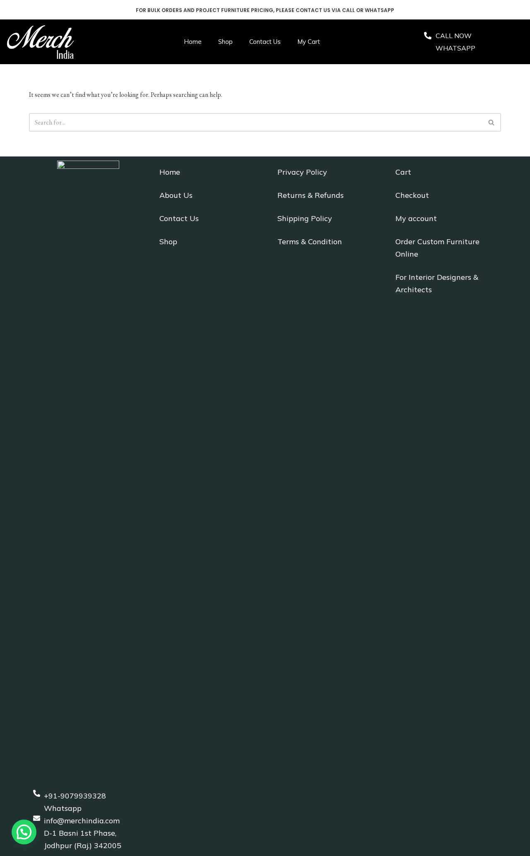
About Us (176, 195)
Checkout (412, 195)
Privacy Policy (302, 172)
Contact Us (265, 42)
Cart (403, 172)
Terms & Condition (309, 241)
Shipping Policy (304, 218)
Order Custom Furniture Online (437, 248)
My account (416, 218)
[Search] (491, 122)
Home (193, 42)
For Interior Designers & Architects (436, 283)
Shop (225, 42)
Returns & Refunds (310, 195)
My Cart (308, 42)
